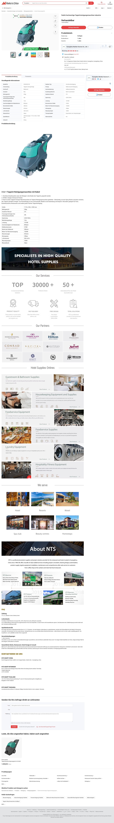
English (20, 811)
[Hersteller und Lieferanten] (10, 3)
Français (36, 811)
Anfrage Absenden (73, 27)
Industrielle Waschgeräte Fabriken (75, 797)
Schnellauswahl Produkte (76, 809)
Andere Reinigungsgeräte (39, 11)
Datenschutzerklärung (51, 809)
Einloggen (110, 4)
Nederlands (59, 811)
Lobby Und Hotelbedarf (62, 781)
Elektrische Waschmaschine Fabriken (55, 797)
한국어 (69, 811)
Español (25, 811)
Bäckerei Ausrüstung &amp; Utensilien (38, 778)
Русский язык (42, 811)
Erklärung (34, 809)
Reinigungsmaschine (28, 11)
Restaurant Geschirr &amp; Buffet (93, 778)
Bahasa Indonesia (99, 811)
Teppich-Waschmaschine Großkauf (11, 801)
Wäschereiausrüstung (34, 781)
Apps (102, 8)
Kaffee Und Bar (60, 778)
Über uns (29, 809)
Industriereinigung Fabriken (20, 797)
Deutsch (53, 811)
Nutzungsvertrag (41, 809)
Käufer (88, 8)
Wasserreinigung (7, 797)
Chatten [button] (101, 27)
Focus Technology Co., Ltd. (55, 814)
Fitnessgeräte (5, 781)
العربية (64, 811)
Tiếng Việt (92, 811)
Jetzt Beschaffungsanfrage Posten (46, 726)
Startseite (4, 11)
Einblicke (85, 809)
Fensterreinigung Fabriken (37, 797)
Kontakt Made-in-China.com (63, 809)
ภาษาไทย (82, 811)
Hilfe (96, 8)
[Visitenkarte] (110, 83)
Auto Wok (4, 775)
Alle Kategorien (7, 8)
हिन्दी (77, 811)
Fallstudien (32, 775)
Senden (14, 727)
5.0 (93, 79)
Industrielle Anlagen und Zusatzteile (14, 11)
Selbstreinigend (90, 797)
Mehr (3, 804)
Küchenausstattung (62, 775)
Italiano (48, 811)
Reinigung (87, 781)
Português (30, 811)
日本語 (73, 811)
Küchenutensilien (6, 778)
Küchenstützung (89, 775)
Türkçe (86, 811)
